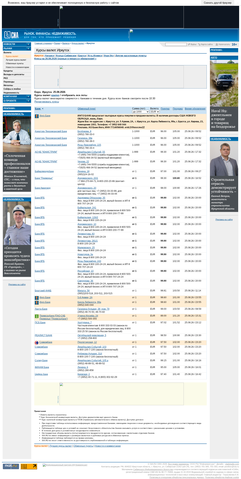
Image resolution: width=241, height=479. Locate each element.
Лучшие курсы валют (16, 60)
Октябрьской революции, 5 (92, 335)
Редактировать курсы (46, 101)
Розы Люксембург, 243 (89, 261)
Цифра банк (41, 374)
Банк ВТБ (40, 197)
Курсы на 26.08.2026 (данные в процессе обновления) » (65, 58)
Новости (9, 44)
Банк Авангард (42, 188)
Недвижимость (11, 93)
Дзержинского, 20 (87, 188)
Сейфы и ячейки (12, 89)
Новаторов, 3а (85, 254)
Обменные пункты (15, 63)
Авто (214, 57)
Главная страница (43, 43)
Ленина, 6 (83, 367)
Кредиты (8, 71)
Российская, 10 (86, 271)
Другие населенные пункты (130, 55)
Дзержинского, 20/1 (88, 178)
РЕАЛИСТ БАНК (43, 335)
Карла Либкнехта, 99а (89, 302)
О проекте (10, 100)
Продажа (178, 108)
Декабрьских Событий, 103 (92, 347)
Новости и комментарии (17, 67)
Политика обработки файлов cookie (222, 477)
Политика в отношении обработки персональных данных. (176, 477)
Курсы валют (78, 43)
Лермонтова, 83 (86, 234)
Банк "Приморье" (44, 178)
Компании (10, 96)
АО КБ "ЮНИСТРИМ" (46, 152)
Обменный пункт (87, 108)
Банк (38, 108)
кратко (55, 95)
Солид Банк (41, 360)
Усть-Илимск (95, 55)
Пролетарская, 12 (87, 342)
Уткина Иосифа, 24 (88, 315)
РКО (6, 78)
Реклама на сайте (17, 284)
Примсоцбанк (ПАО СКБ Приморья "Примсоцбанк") (54, 317)
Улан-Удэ (109, 55)
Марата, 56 (84, 290)
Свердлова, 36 (85, 281)
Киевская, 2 (84, 374)
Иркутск (38, 55)
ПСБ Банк (40, 322)
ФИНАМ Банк (42, 367)
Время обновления (195, 108)
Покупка (165, 108)
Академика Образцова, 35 (91, 197)
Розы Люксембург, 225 (89, 145)
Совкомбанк (45, 342)
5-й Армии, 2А (85, 297)
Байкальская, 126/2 (88, 217)
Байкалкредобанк (44, 171)
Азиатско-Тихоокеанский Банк (51, 131)
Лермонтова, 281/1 (88, 241)
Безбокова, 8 (84, 131)
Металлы (8, 85)
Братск (82, 55)
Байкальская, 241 (87, 207)
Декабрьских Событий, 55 (91, 152)
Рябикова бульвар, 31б (90, 353)
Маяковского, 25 (86, 247)
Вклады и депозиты (14, 74)
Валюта (65, 43)
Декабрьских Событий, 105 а (93, 360)
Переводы (9, 82)
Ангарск (49, 55)
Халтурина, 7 (85, 322)
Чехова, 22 (83, 161)
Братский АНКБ (43, 290)
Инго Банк (45, 115)
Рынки (57, 43)
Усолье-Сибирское (66, 55)
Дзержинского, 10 (87, 224)
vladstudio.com (232, 464)
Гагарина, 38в (85, 138)
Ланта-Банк (41, 309)
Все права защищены (178, 464)
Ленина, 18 (83, 171)
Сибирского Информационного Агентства (153, 469)
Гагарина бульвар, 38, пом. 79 (93, 309)
